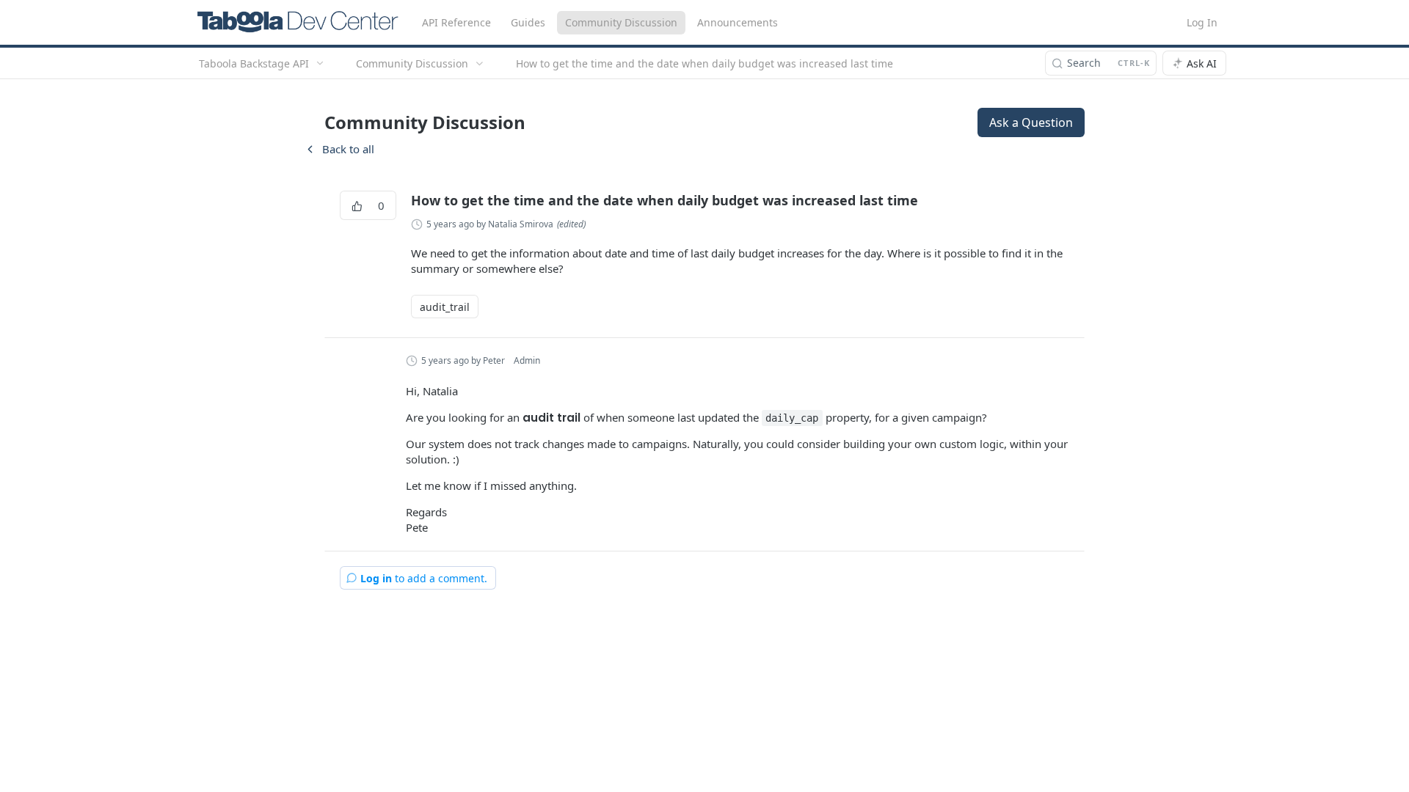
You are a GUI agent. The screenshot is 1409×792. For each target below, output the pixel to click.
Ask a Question (1031, 122)
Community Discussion (621, 22)
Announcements (737, 22)
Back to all (339, 149)
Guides (528, 22)
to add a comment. (423, 578)
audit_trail (445, 307)
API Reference (456, 22)
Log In (1202, 22)
